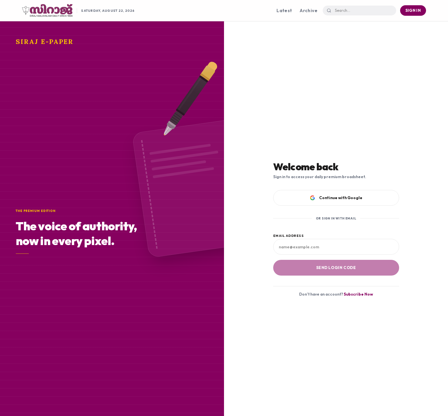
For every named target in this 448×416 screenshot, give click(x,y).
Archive (308, 10)
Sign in (413, 10)
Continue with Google (340, 197)
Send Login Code (336, 267)
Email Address (288, 236)
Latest (284, 10)
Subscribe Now (358, 294)
